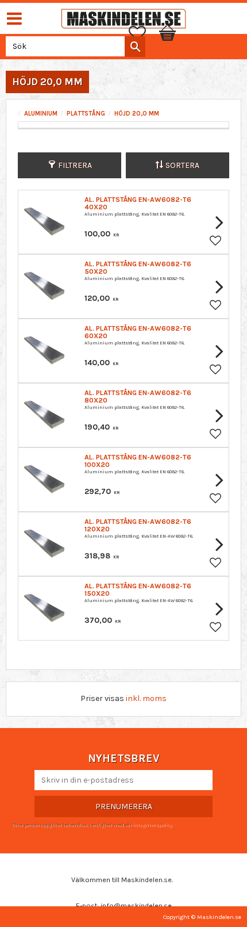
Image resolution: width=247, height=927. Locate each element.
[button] (143, 33)
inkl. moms (146, 698)
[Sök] (135, 46)
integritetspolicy (152, 825)
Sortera (182, 165)
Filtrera (75, 165)
